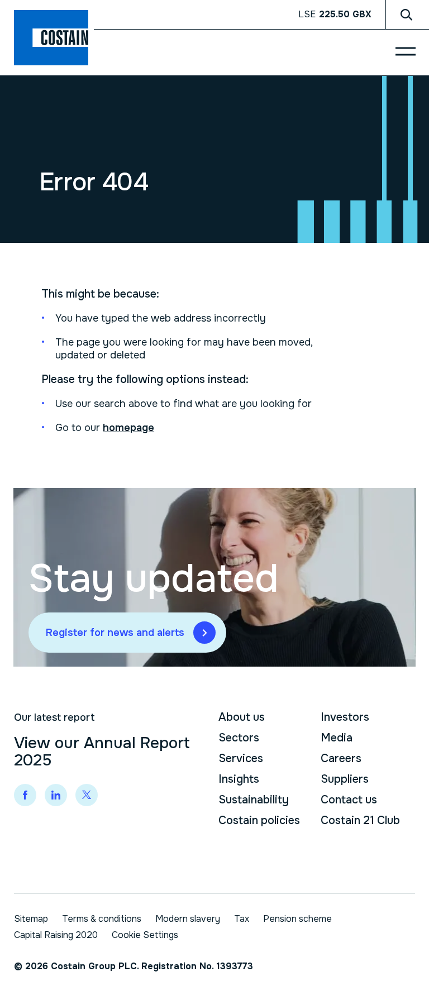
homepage (128, 428)
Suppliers (345, 779)
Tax (241, 919)
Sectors (238, 738)
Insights (238, 779)
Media (336, 738)
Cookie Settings (145, 935)
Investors (345, 717)
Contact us (349, 800)
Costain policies (259, 820)
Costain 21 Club (360, 820)
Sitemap (31, 919)
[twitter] (86, 795)
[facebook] (25, 795)
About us (241, 717)
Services (240, 758)
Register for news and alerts (115, 632)
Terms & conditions (101, 919)
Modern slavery (187, 919)
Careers (341, 758)
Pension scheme (297, 919)
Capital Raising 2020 (56, 935)
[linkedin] (56, 795)
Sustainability (253, 800)
